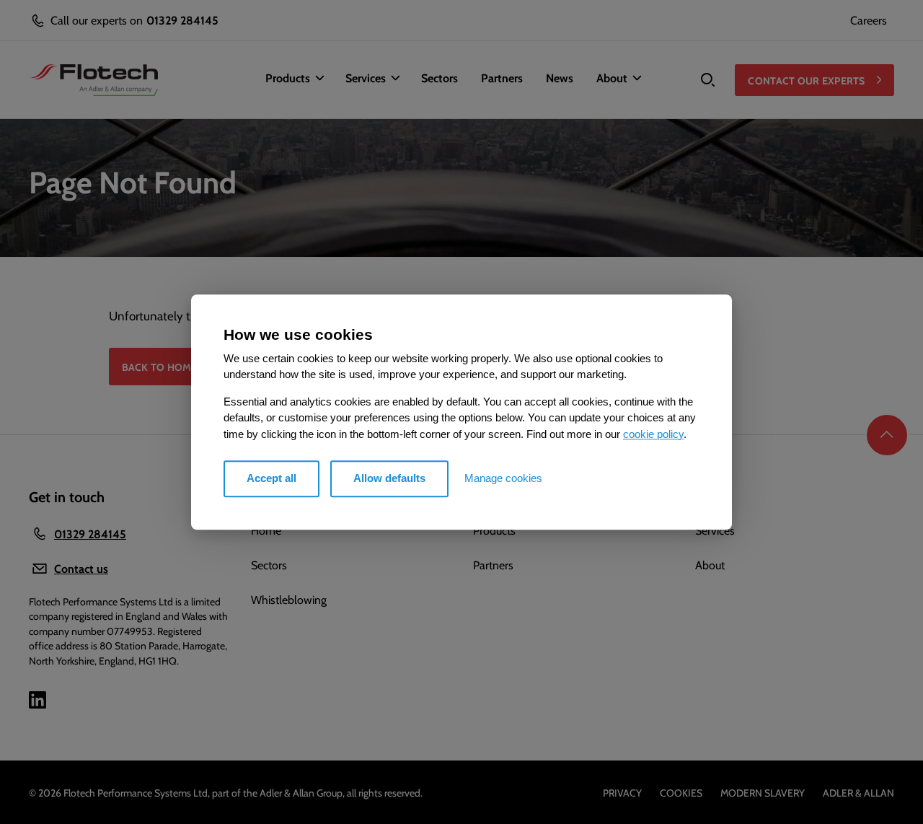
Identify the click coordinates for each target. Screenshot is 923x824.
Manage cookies (503, 478)
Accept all (271, 478)
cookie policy (653, 434)
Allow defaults (389, 478)
